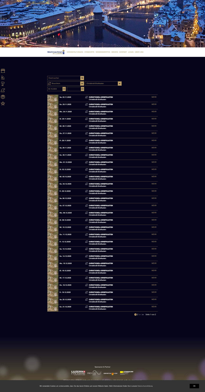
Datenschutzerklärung (145, 386)
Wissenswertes (103, 52)
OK (194, 386)
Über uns (139, 52)
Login (130, 52)
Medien (115, 52)
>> (143, 314)
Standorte (89, 52)
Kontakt (123, 52)
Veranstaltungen (75, 52)
